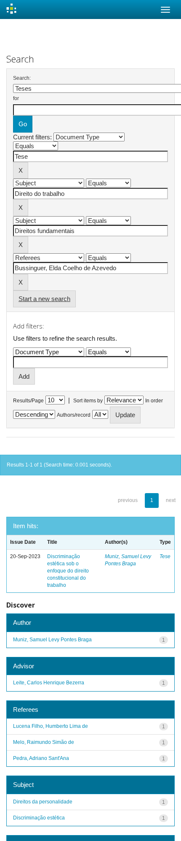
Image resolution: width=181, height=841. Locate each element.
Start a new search (44, 298)
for (16, 98)
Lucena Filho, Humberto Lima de (50, 726)
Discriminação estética (39, 818)
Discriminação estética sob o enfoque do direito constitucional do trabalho (68, 571)
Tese (165, 556)
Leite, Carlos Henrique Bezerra (48, 683)
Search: (22, 78)
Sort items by (88, 401)
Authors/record (73, 415)
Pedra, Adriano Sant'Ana (41, 758)
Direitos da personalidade (42, 802)
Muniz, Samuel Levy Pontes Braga (52, 640)
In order (154, 401)
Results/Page (28, 401)
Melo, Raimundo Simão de (43, 742)
